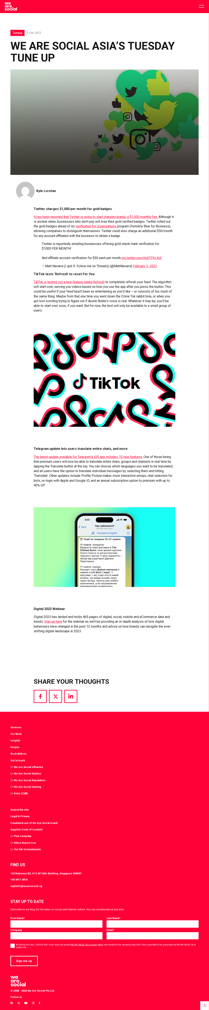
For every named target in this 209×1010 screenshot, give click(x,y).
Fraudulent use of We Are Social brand (34, 823)
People (14, 747)
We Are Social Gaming (27, 786)
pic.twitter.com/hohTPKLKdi (141, 258)
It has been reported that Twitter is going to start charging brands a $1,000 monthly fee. (96, 217)
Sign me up (24, 961)
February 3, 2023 (145, 266)
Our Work (16, 733)
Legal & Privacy (19, 816)
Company (16, 930)
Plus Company (22, 836)
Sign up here (53, 621)
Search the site (19, 809)
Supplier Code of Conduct (26, 829)
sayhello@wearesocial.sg (26, 886)
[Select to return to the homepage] (10, 6)
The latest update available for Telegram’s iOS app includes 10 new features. (88, 457)
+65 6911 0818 (19, 879)
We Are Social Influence (28, 767)
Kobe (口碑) (21, 793)
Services (15, 727)
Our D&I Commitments (27, 849)
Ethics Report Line (25, 842)
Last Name (113, 918)
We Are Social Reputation (29, 780)
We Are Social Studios (27, 773)
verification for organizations (96, 226)
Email (110, 930)
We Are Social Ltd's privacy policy (87, 944)
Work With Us (18, 753)
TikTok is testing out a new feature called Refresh (69, 282)
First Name (17, 918)
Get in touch (17, 760)
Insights (15, 740)
